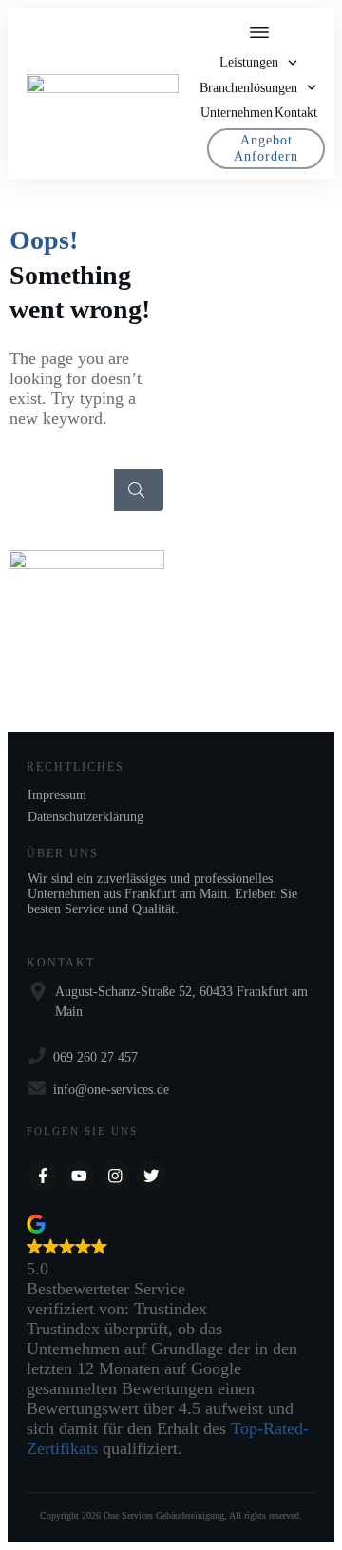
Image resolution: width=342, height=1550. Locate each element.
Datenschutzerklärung (85, 817)
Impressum (57, 795)
